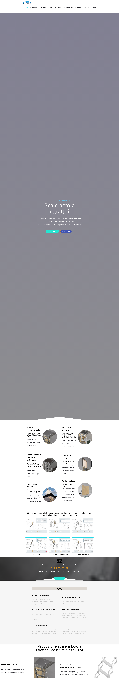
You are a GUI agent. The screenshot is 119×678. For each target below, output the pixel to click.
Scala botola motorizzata (68, 7)
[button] (52, 231)
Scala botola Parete (86, 7)
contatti (94, 11)
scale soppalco (77, 7)
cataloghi (94, 7)
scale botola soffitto (34, 7)
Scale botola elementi (44, 7)
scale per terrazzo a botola (55, 7)
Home (27, 7)
